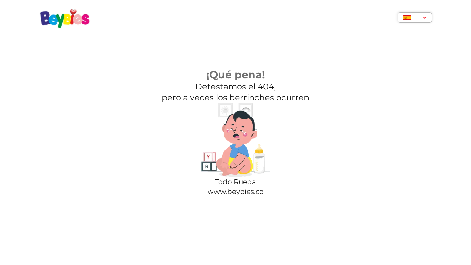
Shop (212, 18)
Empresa (180, 18)
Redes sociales (322, 18)
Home (148, 18)
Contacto (370, 18)
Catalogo (273, 18)
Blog (239, 18)
